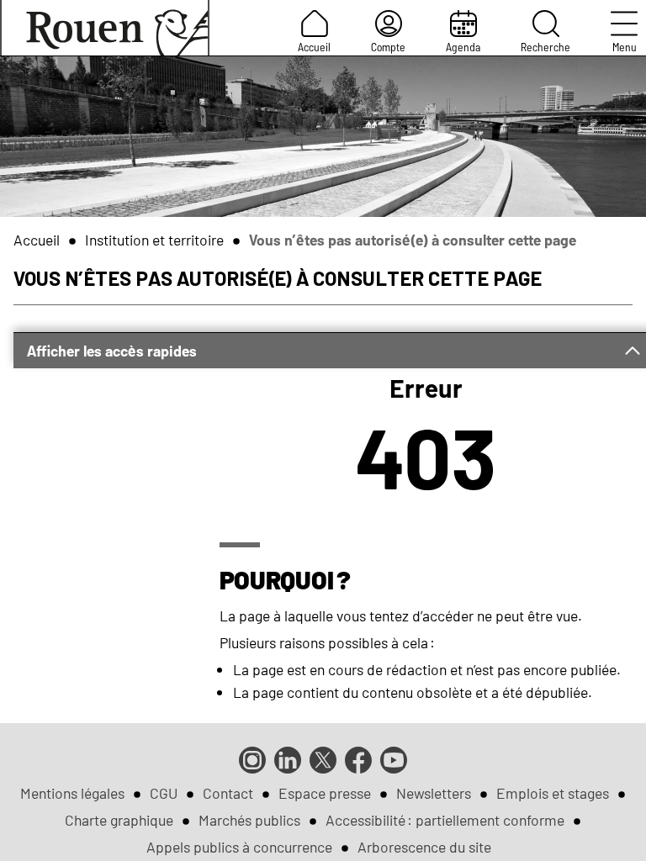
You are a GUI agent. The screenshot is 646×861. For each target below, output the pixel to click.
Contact (228, 793)
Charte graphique (119, 820)
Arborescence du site (424, 846)
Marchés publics (249, 820)
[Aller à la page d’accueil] (104, 27)
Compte (388, 47)
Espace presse (324, 793)
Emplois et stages (552, 793)
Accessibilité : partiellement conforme (445, 820)
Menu (624, 47)
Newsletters (433, 793)
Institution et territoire (154, 239)
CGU (163, 793)
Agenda (463, 47)
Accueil (314, 47)
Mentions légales (72, 793)
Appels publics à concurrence (239, 846)
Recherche (545, 47)
